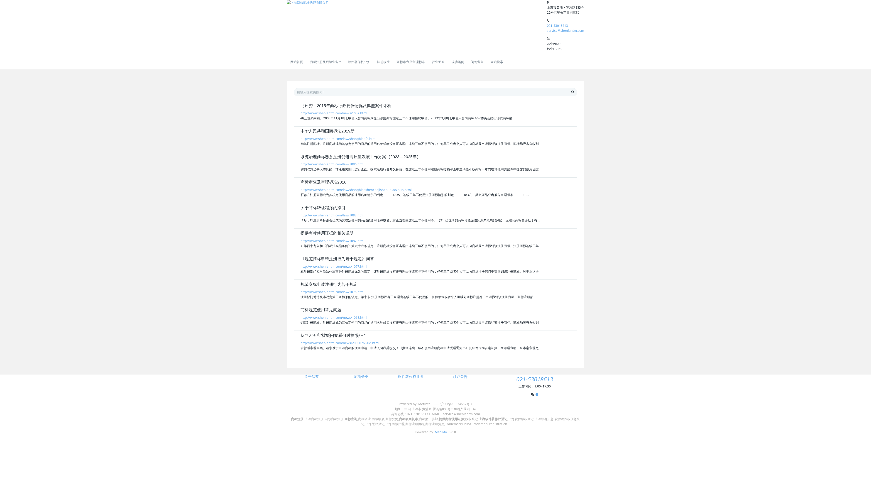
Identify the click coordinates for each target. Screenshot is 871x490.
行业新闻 (438, 62)
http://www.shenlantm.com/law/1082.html (333, 241)
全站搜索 (496, 62)
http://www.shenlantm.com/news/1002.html (334, 113)
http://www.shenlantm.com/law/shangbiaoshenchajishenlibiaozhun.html (356, 190)
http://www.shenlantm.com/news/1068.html (334, 317)
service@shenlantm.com (565, 30)
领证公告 (460, 377)
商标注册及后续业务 (324, 62)
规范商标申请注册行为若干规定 (329, 284)
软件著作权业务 (359, 62)
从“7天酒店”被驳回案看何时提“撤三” (333, 335)
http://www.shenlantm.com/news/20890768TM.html (340, 343)
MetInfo (441, 432)
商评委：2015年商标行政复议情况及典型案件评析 (346, 105)
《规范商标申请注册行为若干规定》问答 (337, 259)
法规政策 (383, 62)
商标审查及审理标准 (410, 62)
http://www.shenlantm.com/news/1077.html (334, 266)
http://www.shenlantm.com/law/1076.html (333, 292)
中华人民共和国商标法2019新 (328, 131)
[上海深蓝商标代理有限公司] (308, 2)
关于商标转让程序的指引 (323, 208)
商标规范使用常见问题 (321, 310)
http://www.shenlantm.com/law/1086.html (333, 164)
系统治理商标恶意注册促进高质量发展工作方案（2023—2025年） (361, 156)
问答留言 (477, 62)
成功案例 (457, 62)
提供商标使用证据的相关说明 (327, 233)
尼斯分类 (361, 377)
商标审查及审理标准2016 (323, 182)
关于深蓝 (311, 377)
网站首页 (296, 62)
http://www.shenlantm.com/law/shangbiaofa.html (338, 139)
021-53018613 (557, 25)
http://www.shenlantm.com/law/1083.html (333, 215)
